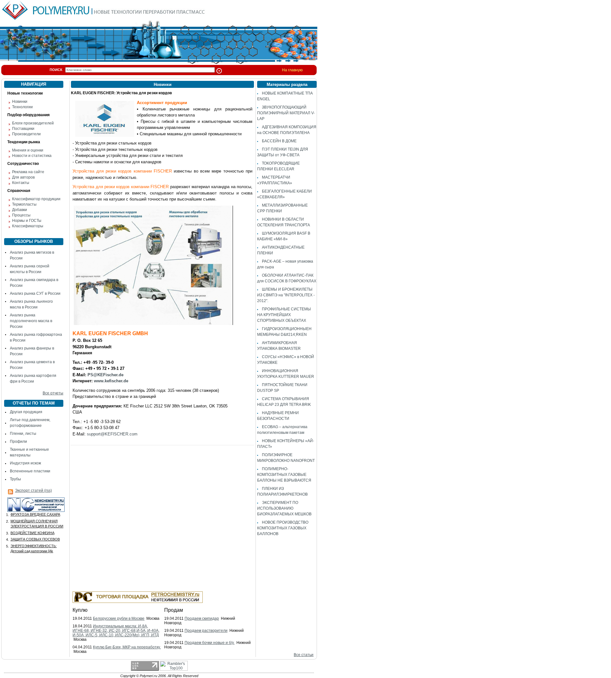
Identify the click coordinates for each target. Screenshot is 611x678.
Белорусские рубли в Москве (118, 618)
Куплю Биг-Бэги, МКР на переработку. (127, 647)
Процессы (21, 215)
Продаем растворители (206, 630)
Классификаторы (27, 226)
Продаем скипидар (202, 618)
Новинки (19, 101)
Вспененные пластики (30, 471)
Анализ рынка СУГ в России (35, 293)
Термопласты (24, 204)
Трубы (15, 479)
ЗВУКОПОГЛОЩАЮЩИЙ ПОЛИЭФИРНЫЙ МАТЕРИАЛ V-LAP (286, 113)
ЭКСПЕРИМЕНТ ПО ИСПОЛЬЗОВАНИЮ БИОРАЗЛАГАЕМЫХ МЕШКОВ (284, 508)
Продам (173, 610)
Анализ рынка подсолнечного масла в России (31, 321)
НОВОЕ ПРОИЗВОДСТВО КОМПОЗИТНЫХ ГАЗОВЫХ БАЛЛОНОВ (282, 528)
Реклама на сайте (28, 172)
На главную (292, 70)
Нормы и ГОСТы (26, 220)
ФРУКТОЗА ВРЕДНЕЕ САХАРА (35, 514)
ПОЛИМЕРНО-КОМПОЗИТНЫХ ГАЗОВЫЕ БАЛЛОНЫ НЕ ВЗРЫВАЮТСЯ (284, 475)
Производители (26, 134)
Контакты (20, 182)
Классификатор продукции (36, 199)
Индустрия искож (25, 463)
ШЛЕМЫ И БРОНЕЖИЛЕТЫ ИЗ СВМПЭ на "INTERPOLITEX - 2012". (286, 295)
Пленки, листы (23, 433)
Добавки (19, 210)
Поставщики (23, 128)
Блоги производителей (33, 123)
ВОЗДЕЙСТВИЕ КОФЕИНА (32, 533)
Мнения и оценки (27, 150)
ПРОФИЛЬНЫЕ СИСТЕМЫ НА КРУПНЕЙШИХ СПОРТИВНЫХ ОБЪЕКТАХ (284, 315)
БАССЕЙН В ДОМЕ (279, 141)
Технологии (22, 107)
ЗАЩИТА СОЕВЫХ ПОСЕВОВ (35, 539)
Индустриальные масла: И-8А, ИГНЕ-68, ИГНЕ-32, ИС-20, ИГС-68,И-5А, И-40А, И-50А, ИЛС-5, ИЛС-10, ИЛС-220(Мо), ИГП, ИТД (116, 630)
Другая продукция (26, 412)
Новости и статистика (32, 155)
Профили (18, 441)
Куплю (80, 610)
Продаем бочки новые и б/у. (210, 642)
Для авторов (23, 177)
